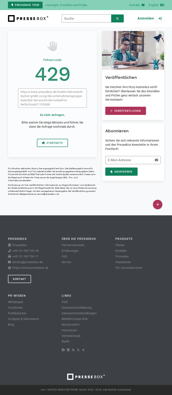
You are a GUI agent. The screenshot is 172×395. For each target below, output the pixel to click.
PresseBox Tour (27, 5)
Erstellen (121, 250)
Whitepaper (15, 302)
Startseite (55, 143)
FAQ (64, 256)
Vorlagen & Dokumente (23, 319)
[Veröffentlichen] (157, 204)
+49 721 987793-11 (25, 256)
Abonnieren (123, 171)
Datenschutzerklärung (77, 307)
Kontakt (19, 279)
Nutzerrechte (70, 324)
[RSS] (73, 350)
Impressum (69, 330)
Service (66, 262)
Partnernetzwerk (73, 245)
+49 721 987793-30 (25, 250)
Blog (11, 324)
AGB (65, 302)
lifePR (66, 341)
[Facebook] (63, 350)
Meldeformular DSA (75, 319)
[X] (78, 350)
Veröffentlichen (127, 110)
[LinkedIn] (68, 350)
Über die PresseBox (79, 238)
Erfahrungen (70, 250)
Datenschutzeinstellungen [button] (79, 313)
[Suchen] (117, 18)
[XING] (83, 350)
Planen (120, 245)
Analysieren (123, 262)
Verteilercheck (71, 336)
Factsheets (15, 307)
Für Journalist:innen (128, 267)
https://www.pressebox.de (30, 267)
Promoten (122, 256)
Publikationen (17, 313)
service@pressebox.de (48, 194)
